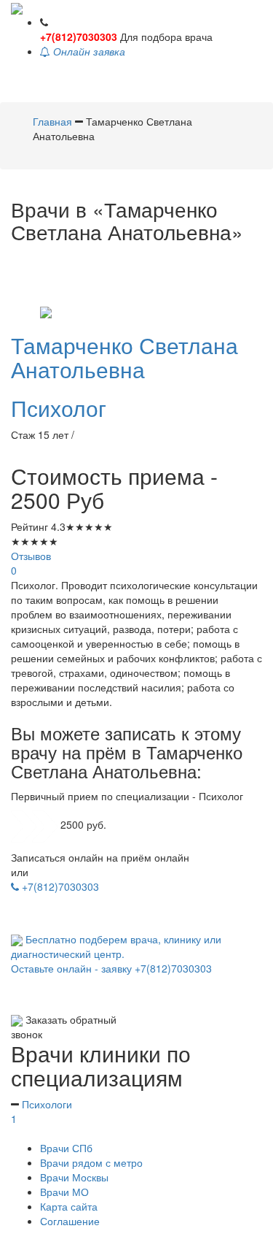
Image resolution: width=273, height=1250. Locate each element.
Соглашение (70, 1220)
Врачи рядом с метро (91, 1162)
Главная (54, 121)
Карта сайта (69, 1206)
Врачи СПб (66, 1147)
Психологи (41, 1111)
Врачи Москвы (74, 1177)
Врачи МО (64, 1191)
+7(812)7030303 (78, 36)
